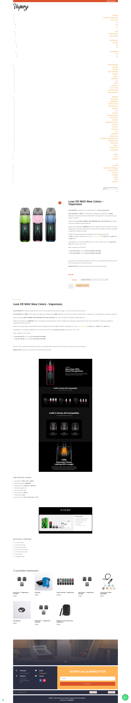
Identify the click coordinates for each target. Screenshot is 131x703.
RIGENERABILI (114, 51)
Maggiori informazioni (65, 656)
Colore (74, 280)
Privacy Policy (93, 692)
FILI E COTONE (114, 88)
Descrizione (17, 299)
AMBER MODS (114, 101)
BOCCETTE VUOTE (113, 90)
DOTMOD (115, 120)
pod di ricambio (96, 236)
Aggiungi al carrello (82, 285)
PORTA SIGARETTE (113, 92)
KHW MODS (114, 129)
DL (117, 27)
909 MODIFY (114, 99)
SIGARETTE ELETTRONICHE (110, 18)
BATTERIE (115, 69)
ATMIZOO (115, 108)
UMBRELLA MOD (113, 141)
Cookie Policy (111, 692)
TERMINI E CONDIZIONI (65, 647)
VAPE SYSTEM (114, 143)
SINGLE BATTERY (113, 34)
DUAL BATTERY (113, 36)
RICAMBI (115, 74)
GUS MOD (115, 124)
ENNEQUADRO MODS (111, 122)
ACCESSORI (114, 67)
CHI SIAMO (115, 15)
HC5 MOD (115, 127)
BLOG (116, 157)
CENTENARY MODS (112, 115)
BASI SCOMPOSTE (113, 65)
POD (116, 81)
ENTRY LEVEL (114, 20)
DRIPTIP (115, 76)
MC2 (116, 131)
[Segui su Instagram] (44, 680)
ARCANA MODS (113, 106)
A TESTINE (115, 43)
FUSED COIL (114, 85)
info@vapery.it (42, 673)
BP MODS (115, 113)
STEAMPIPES (114, 134)
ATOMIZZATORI (113, 40)
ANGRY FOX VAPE (113, 104)
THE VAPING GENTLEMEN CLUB (109, 138)
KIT (117, 22)
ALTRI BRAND (114, 150)
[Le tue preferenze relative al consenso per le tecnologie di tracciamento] (3, 700)
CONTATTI (115, 159)
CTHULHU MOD (113, 118)
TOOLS (116, 83)
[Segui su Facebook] (40, 680)
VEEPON (115, 145)
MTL (116, 25)
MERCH (116, 154)
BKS (117, 111)
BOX (116, 31)
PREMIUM (115, 97)
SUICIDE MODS (113, 136)
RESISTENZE (114, 78)
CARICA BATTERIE (113, 72)
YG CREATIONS (113, 148)
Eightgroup (22, 692)
